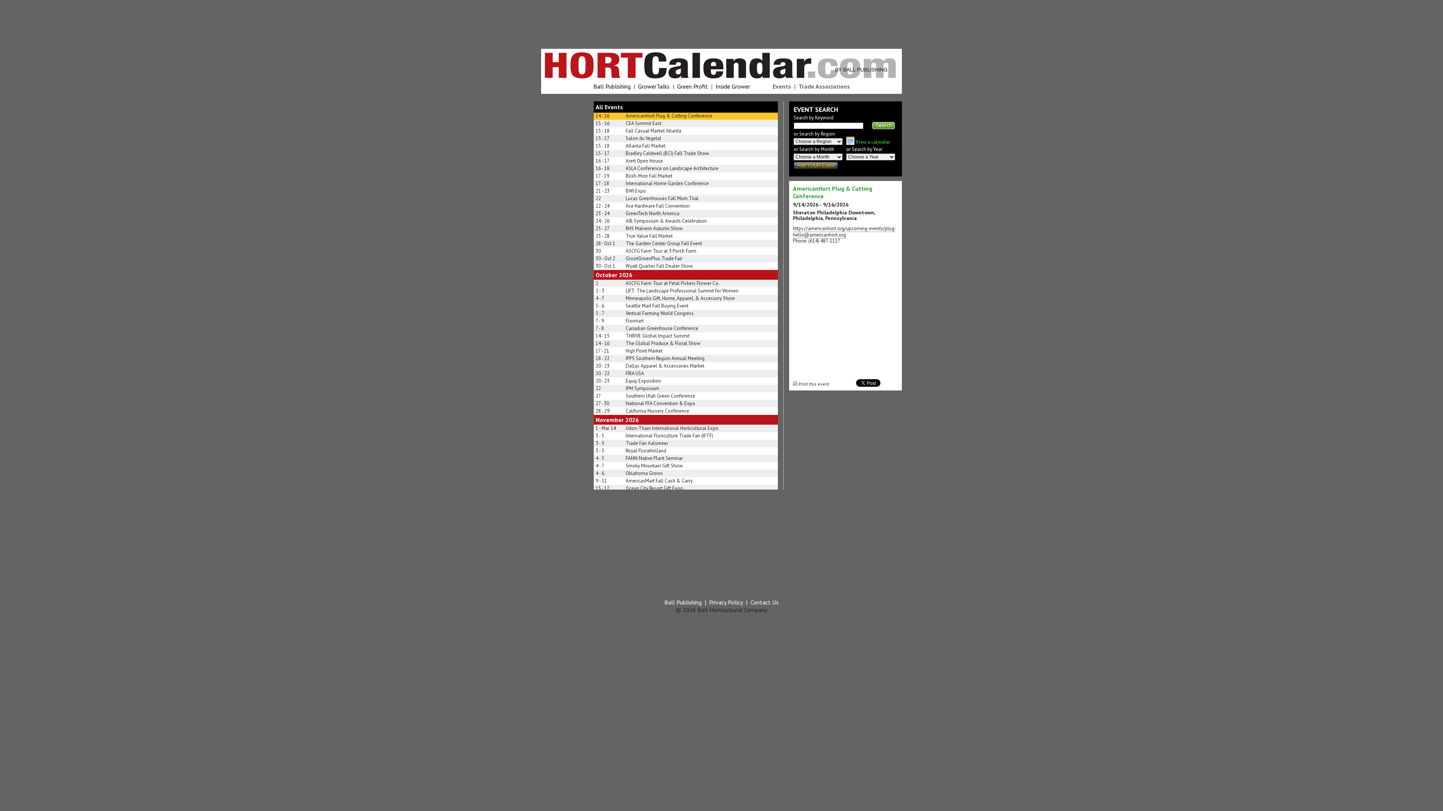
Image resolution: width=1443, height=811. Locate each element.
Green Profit (692, 86)
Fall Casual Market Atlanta (653, 131)
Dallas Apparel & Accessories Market (665, 366)
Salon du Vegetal (643, 138)
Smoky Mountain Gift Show (654, 466)
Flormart (635, 321)
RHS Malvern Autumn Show (654, 228)
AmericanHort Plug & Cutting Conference (669, 116)
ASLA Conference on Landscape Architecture (672, 168)
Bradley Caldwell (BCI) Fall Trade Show (667, 153)
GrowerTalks (654, 86)
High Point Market (644, 351)
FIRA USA (635, 373)
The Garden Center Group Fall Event (664, 243)
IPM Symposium (642, 388)
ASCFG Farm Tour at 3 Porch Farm (661, 251)
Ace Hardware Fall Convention (658, 206)
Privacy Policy (726, 602)
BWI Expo (636, 191)
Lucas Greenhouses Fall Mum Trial (662, 198)
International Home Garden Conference (667, 183)
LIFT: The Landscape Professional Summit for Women (682, 291)
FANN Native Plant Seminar (654, 458)
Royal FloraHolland (646, 451)
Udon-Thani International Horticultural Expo (672, 428)
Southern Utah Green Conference (660, 396)
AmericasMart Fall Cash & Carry (659, 481)
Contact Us (764, 602)
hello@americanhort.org (819, 235)
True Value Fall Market (649, 236)
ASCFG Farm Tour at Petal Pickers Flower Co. (673, 283)
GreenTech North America (652, 213)
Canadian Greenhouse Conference (662, 328)
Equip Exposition (643, 381)
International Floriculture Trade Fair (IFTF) (669, 436)
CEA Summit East (643, 123)
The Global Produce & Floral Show (663, 343)
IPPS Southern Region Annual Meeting (665, 358)
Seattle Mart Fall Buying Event (657, 306)
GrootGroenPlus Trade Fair (654, 258)
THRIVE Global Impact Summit (658, 336)
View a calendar (872, 142)
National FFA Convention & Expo (660, 403)
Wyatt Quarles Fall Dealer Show (659, 266)
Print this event (813, 384)
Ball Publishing (612, 86)
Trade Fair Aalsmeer (647, 443)
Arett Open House (644, 161)
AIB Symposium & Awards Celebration (666, 221)
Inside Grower (732, 86)
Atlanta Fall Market (646, 146)
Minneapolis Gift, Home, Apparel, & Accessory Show (680, 298)
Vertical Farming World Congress (660, 313)
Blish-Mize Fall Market (649, 176)
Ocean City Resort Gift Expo (654, 488)
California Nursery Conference (657, 411)
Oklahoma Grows (644, 473)
